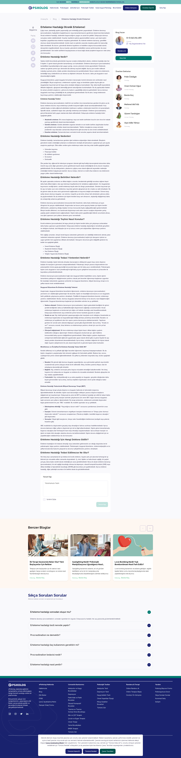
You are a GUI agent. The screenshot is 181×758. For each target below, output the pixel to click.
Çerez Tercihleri (107, 751)
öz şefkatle (57, 350)
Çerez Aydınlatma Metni (55, 743)
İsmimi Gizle (51, 499)
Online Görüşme (131, 8)
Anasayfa (44, 19)
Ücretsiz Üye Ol (148, 8)
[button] (90, 614)
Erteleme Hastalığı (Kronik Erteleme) (76, 19)
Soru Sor (123, 58)
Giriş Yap (163, 8)
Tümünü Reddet (91, 751)
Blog (55, 19)
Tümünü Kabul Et (74, 751)
